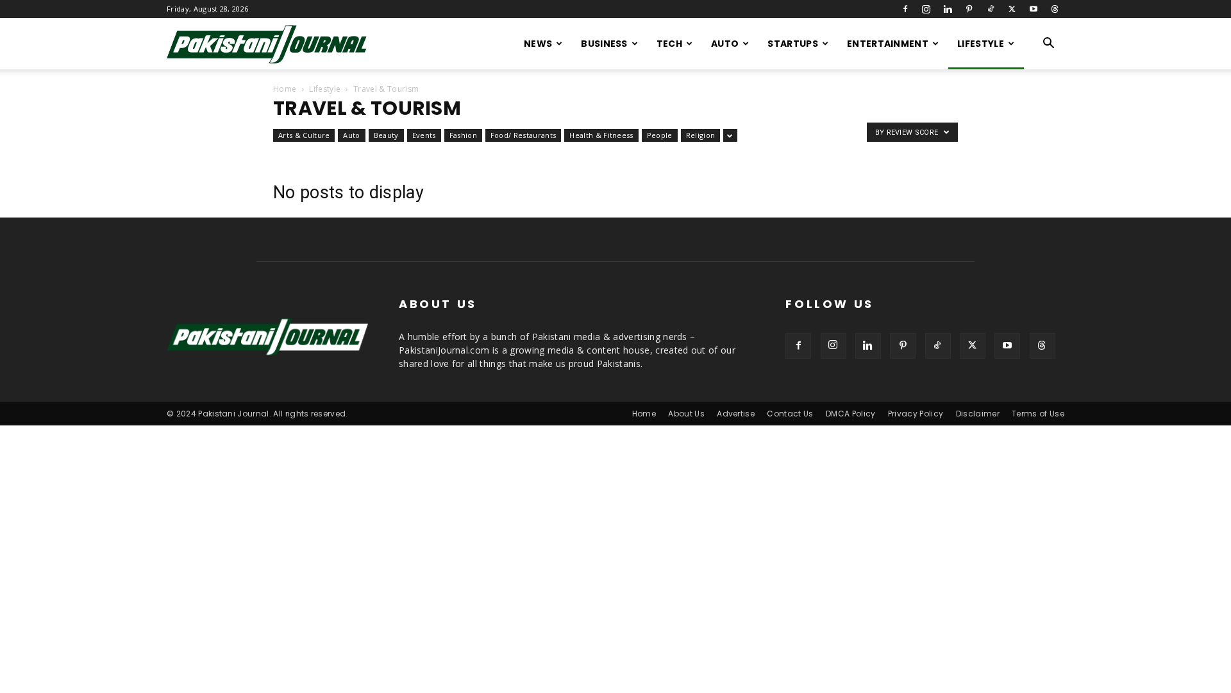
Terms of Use (1038, 413)
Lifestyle (980, 43)
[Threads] (1054, 9)
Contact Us (790, 413)
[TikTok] (990, 9)
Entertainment (887, 43)
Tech (669, 43)
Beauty (386, 135)
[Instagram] (926, 9)
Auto (725, 43)
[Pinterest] (969, 9)
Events (424, 135)
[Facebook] (905, 9)
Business (604, 43)
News (538, 43)
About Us (686, 413)
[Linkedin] (947, 9)
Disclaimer (978, 413)
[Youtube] (1033, 9)
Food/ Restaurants (523, 135)
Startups (792, 43)
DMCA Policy (851, 413)
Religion (701, 135)
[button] (1049, 44)
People (660, 135)
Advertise (736, 413)
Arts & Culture (304, 135)
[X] (1011, 9)
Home (284, 88)
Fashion (463, 135)
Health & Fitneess (601, 135)
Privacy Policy (915, 413)
